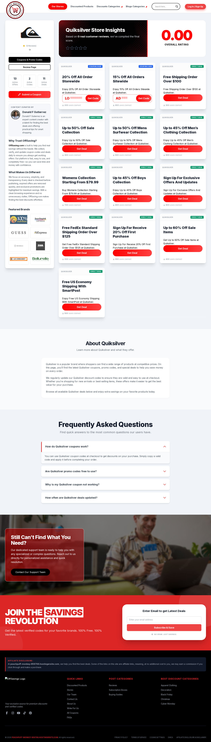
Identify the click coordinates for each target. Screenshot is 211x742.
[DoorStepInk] (40, 219)
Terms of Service (138, 737)
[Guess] (19, 232)
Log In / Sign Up (195, 6)
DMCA (170, 737)
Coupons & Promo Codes (29, 59)
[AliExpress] (40, 232)
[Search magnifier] (177, 6)
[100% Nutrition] (19, 219)
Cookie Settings (157, 737)
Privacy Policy (121, 737)
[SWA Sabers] (40, 246)
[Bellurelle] (40, 259)
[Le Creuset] (19, 259)
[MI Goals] (19, 246)
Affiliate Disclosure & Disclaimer (191, 737)
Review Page (29, 67)
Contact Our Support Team (30, 572)
